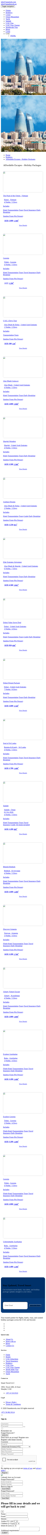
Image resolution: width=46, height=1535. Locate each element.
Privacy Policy (11, 1402)
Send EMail (6, 1489)
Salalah (8, 21)
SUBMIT (5, 1533)
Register (5, 1473)
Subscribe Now (35, 1305)
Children (8, 1523)
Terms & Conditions (13, 1404)
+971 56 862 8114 (8, 1412)
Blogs (8, 29)
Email (3, 1516)
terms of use (27, 1468)
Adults (7, 1521)
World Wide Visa (12, 1370)
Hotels (8, 1357)
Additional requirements (10, 1530)
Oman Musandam (12, 17)
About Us (9, 1339)
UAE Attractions (12, 1359)
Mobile (3, 1519)
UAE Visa (9, 23)
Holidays (9, 13)
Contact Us (10, 1346)
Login (8, 32)
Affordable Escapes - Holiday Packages (20, 159)
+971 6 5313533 (12, 1393)
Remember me (6, 1431)
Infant (6, 1526)
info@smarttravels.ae (9, 4)
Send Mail (5, 1498)
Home (8, 155)
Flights (8, 10)
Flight (8, 1355)
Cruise (8, 15)
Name (3, 1514)
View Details (23, 225)
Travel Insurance (12, 1361)
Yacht (8, 19)
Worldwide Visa (12, 27)
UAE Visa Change (13, 25)
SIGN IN (5, 1435)
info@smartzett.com (8, 2)
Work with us (11, 1341)
